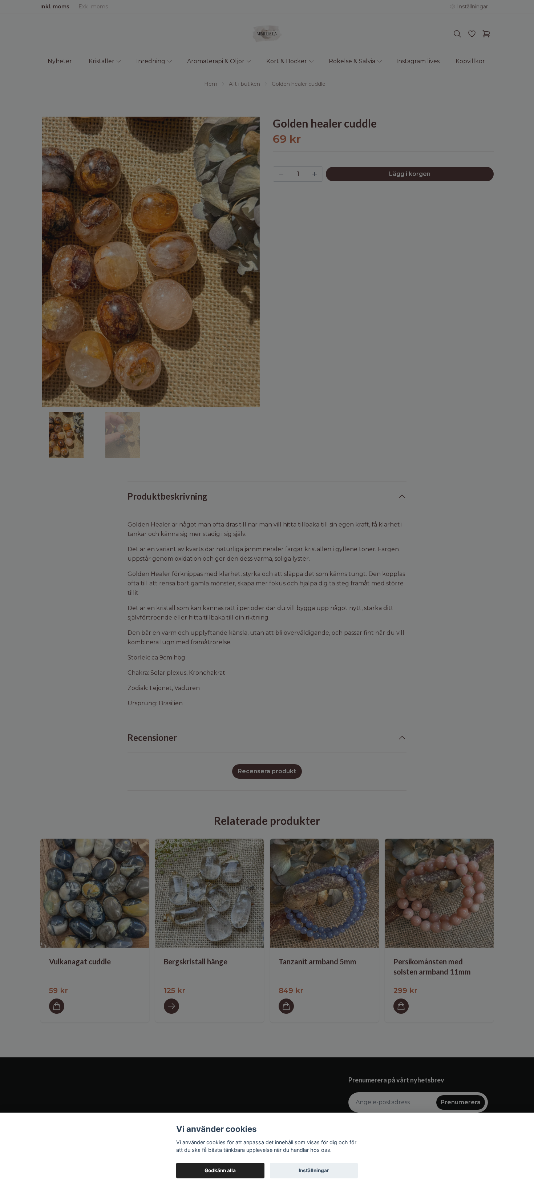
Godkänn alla (220, 1170)
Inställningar (314, 1170)
